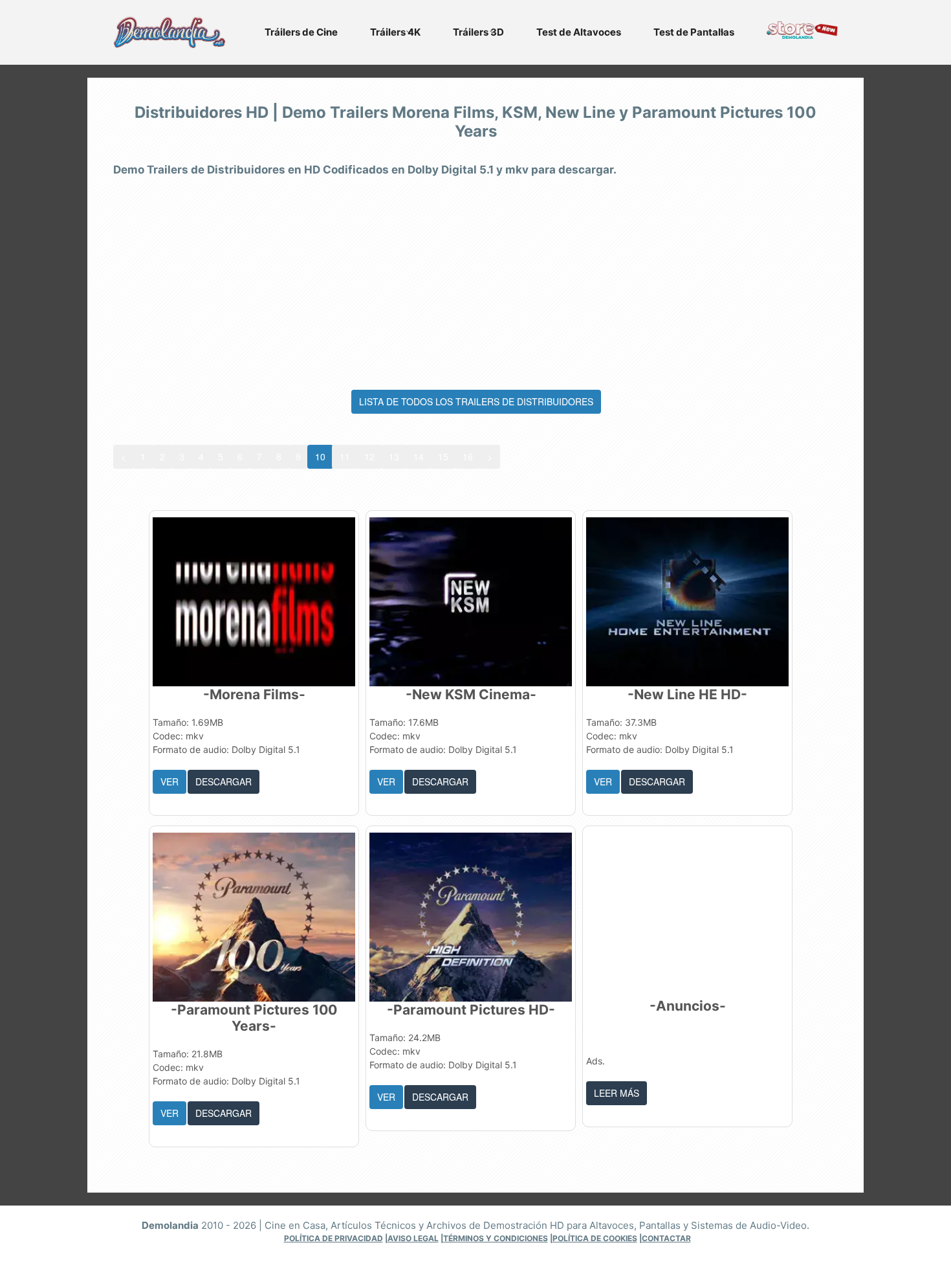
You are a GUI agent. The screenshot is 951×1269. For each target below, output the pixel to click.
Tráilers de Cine (301, 32)
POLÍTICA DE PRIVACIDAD (333, 1238)
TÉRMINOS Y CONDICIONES (495, 1238)
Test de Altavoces (578, 32)
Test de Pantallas (693, 32)
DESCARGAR (223, 781)
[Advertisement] (475, 279)
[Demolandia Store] (802, 34)
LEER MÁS (616, 1092)
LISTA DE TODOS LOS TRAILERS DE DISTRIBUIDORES (476, 401)
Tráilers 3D (478, 32)
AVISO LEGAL (413, 1238)
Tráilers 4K (395, 32)
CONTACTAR (666, 1238)
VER (169, 781)
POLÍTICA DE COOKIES (594, 1238)
